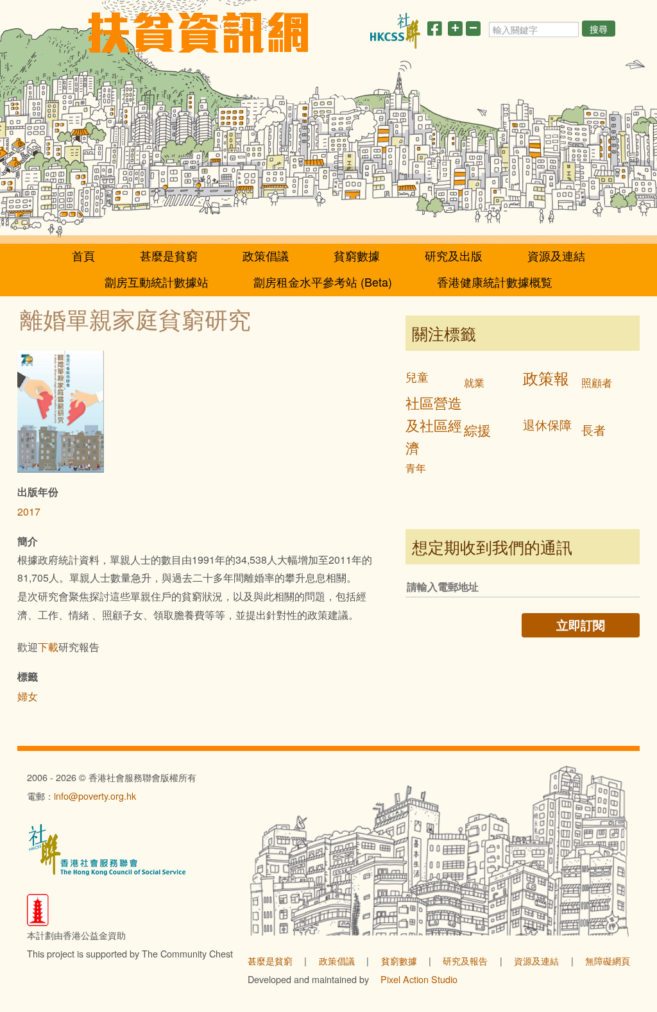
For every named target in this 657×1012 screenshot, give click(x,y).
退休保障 (547, 424)
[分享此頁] (434, 31)
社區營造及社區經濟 (433, 424)
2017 (28, 511)
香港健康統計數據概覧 (494, 281)
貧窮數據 (357, 255)
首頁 (83, 255)
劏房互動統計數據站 (157, 281)
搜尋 (599, 28)
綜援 (477, 429)
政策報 (546, 377)
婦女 (27, 696)
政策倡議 (266, 255)
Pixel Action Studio (418, 979)
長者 (593, 429)
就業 (474, 382)
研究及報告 (465, 960)
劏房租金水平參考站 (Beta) (322, 281)
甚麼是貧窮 (169, 255)
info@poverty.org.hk (95, 795)
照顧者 (596, 382)
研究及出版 (453, 255)
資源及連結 (556, 255)
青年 (415, 467)
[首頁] (198, 32)
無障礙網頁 (607, 960)
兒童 (417, 377)
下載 (48, 646)
